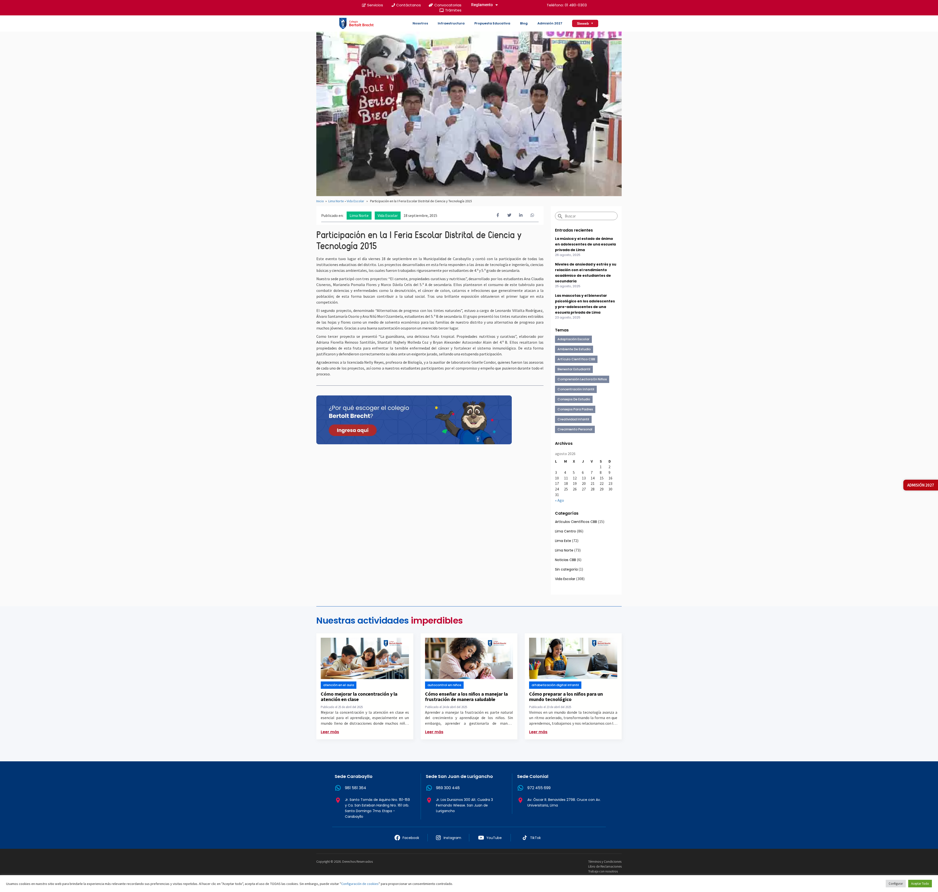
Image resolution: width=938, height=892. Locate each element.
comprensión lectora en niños (582, 379)
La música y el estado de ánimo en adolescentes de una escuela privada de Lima (585, 244)
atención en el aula (338, 685)
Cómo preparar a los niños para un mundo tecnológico (566, 696)
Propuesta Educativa (492, 23)
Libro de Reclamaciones (605, 866)
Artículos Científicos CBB (576, 521)
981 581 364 (355, 788)
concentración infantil (575, 389)
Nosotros (420, 23)
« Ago (559, 500)
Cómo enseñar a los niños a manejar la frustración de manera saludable (466, 696)
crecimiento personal (574, 429)
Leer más (330, 732)
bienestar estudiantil (573, 369)
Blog (524, 23)
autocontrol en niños (444, 685)
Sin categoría (566, 569)
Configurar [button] (896, 883)
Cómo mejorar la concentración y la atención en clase (359, 696)
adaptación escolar (573, 339)
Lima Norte (336, 201)
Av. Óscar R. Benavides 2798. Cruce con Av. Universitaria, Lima (564, 802)
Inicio (320, 201)
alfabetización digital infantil (555, 685)
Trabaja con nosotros (603, 871)
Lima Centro (565, 531)
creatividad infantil (573, 419)
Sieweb (585, 23)
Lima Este (563, 540)
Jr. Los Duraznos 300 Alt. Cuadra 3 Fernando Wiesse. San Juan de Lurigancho (464, 805)
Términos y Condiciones (604, 861)
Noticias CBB (565, 559)
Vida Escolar (355, 201)
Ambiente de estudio (574, 349)
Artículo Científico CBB (576, 359)
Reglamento (482, 4)
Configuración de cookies (360, 883)
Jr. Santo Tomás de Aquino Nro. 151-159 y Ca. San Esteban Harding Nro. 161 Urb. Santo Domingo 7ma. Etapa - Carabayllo (377, 808)
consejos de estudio (573, 399)
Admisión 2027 (549, 23)
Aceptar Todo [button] (920, 883)
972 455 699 (539, 788)
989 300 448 (448, 788)
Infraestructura (451, 23)
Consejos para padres (575, 409)
